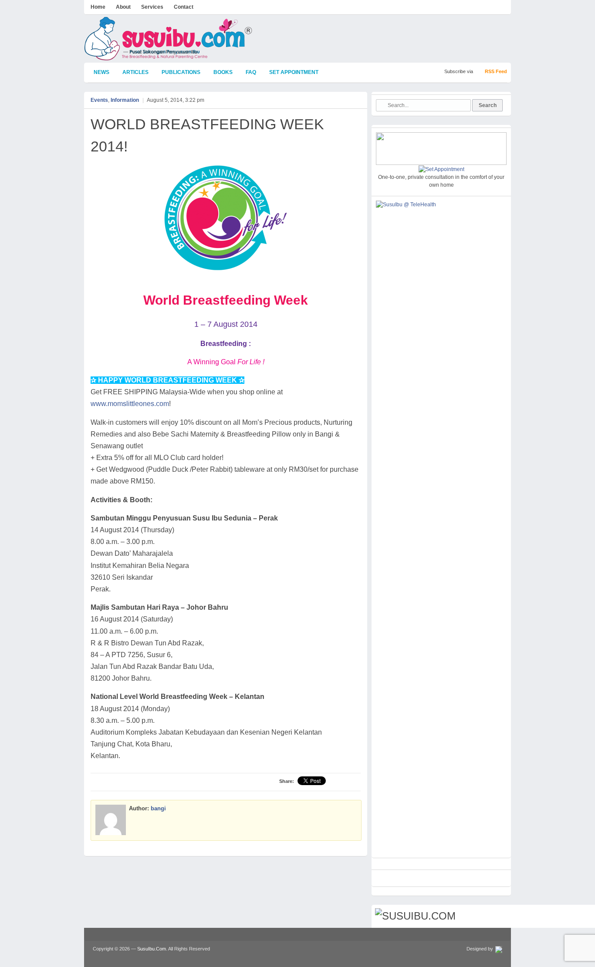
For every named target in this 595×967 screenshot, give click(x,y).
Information (125, 100)
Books (223, 72)
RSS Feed (496, 71)
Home (98, 7)
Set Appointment (293, 72)
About (123, 7)
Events (99, 100)
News (101, 72)
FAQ (251, 72)
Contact (183, 7)
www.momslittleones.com (130, 403)
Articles (135, 72)
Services (152, 7)
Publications (181, 72)
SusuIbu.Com (151, 948)
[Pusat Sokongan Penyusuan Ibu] (168, 57)
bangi (158, 808)
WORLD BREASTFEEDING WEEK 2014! (207, 135)
